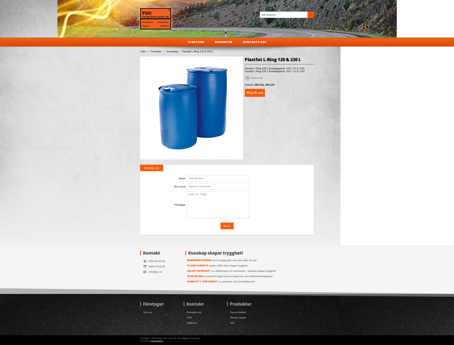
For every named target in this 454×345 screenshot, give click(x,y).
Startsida (196, 42)
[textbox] (284, 15)
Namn (182, 178)
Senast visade (238, 317)
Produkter (223, 42)
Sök (232, 322)
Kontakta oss (254, 42)
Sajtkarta (192, 322)
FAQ (189, 317)
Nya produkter (238, 312)
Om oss (147, 312)
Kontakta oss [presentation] (151, 167)
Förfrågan (180, 204)
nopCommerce (157, 341)
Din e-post (180, 186)
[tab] (151, 168)
